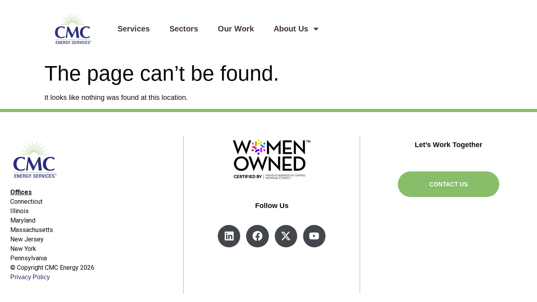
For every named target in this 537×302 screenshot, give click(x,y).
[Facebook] (257, 236)
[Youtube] (314, 236)
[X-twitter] (286, 236)
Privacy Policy (30, 277)
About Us (291, 28)
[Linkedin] (229, 236)
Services (134, 28)
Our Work (236, 28)
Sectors (183, 28)
